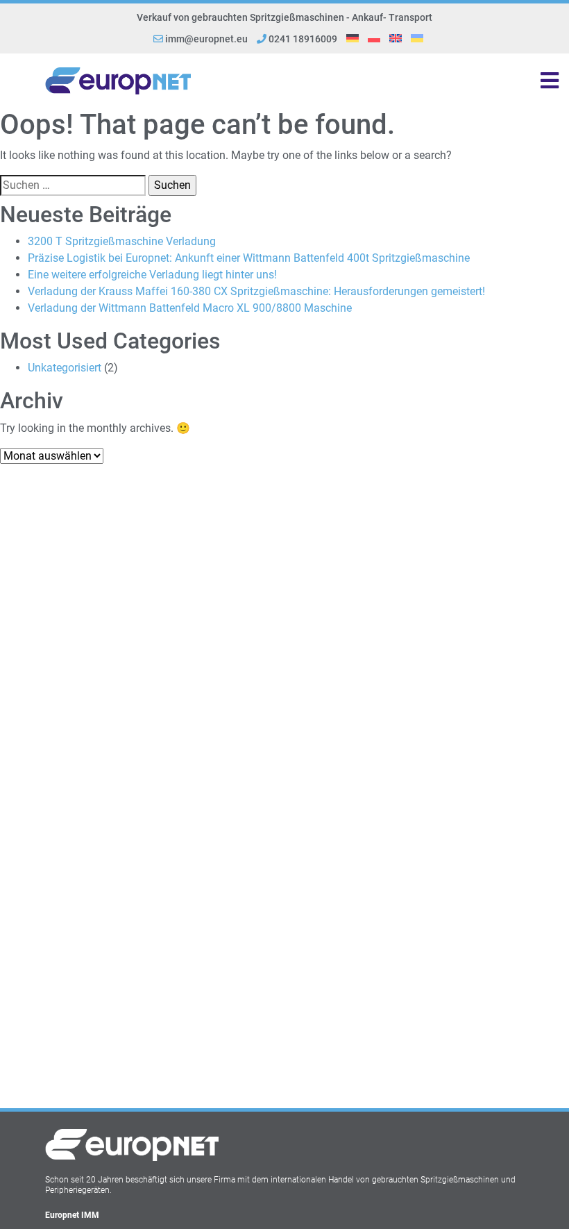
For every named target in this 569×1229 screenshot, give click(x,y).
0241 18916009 (301, 38)
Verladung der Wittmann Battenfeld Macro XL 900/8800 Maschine (190, 308)
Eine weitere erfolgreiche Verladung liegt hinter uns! (152, 274)
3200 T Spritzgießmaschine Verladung (122, 241)
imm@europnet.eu (206, 38)
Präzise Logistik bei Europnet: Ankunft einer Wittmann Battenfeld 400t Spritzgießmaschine (249, 258)
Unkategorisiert (64, 367)
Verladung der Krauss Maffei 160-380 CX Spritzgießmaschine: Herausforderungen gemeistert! (256, 291)
